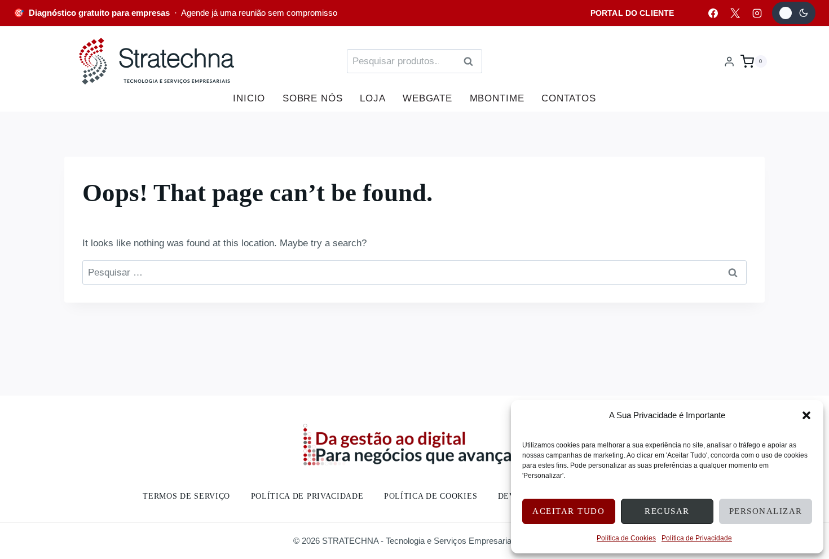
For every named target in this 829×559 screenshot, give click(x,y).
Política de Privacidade (697, 538)
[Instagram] (756, 13)
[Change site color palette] (793, 13)
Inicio (249, 98)
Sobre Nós (313, 98)
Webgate (427, 98)
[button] (806, 415)
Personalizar (765, 511)
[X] (734, 13)
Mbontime (497, 98)
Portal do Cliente (632, 12)
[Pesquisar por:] (414, 272)
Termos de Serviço (186, 496)
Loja (372, 98)
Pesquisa (471, 61)
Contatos (568, 98)
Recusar (667, 511)
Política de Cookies (626, 538)
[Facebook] (712, 13)
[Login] (729, 61)
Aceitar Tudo (568, 511)
